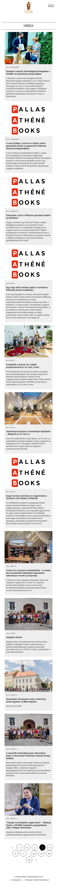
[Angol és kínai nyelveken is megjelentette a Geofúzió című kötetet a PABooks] (28, 473)
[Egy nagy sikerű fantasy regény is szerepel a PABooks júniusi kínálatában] (28, 264)
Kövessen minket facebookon (37, 879)
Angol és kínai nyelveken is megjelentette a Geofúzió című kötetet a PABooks (26, 497)
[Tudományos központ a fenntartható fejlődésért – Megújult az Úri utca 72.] (28, 408)
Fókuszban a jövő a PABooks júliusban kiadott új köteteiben (28, 216)
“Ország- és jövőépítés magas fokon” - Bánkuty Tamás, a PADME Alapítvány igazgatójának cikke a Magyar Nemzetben (28, 825)
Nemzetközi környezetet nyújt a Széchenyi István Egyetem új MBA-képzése (26, 700)
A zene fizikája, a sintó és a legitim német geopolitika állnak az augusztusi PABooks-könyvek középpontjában (26, 146)
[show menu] (51, 6)
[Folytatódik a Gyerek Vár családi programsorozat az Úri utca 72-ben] (28, 341)
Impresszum (16, 879)
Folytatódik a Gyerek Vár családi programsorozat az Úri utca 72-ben (22, 366)
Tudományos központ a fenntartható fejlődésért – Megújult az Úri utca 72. (28, 432)
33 (29, 859)
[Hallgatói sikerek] (28, 614)
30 (34, 853)
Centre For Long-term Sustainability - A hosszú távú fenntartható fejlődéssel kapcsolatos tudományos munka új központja (28, 573)
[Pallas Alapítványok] (28, 7)
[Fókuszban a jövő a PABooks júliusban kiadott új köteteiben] (28, 192)
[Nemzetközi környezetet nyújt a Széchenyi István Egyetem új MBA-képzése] (28, 676)
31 (41, 853)
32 (49, 853)
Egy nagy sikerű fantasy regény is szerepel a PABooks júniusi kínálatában (27, 288)
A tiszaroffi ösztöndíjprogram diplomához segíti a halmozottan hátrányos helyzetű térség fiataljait (28, 756)
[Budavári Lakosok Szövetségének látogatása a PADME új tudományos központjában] (28, 48)
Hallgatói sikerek (14, 637)
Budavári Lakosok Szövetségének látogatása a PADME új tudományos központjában (28, 72)
